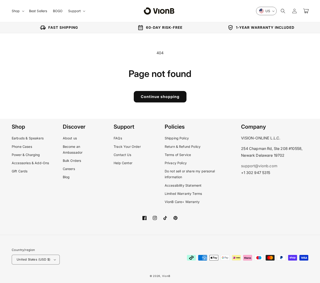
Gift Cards (20, 171)
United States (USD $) (33, 259)
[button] (283, 11)
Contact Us (122, 155)
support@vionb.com (259, 165)
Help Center (123, 163)
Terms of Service (178, 155)
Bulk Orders (72, 161)
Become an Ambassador (73, 149)
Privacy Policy (176, 163)
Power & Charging (26, 155)
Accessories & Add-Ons (30, 163)
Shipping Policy (177, 138)
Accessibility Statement (183, 185)
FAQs (118, 138)
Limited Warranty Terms (183, 194)
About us (70, 138)
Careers (69, 169)
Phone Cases (22, 147)
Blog (66, 177)
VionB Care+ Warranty (182, 202)
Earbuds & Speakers (28, 138)
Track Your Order (127, 147)
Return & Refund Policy (183, 147)
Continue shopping (160, 96)
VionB (166, 276)
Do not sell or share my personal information (190, 174)
